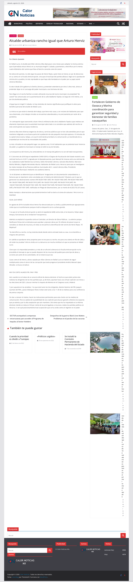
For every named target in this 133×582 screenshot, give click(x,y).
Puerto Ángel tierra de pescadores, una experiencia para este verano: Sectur (123, 362)
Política (29, 24)
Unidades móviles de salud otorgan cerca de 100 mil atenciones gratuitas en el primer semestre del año (123, 456)
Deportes (39, 24)
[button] (84, 23)
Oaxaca (95, 97)
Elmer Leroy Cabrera (30, 45)
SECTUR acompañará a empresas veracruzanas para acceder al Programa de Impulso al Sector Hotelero (27, 319)
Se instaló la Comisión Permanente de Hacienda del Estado (74, 340)
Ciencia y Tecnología (54, 24)
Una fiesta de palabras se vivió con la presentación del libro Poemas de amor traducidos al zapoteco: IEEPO (123, 268)
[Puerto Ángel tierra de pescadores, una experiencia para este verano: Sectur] (105, 372)
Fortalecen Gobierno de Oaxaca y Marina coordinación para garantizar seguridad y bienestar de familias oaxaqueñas (106, 111)
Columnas (13, 36)
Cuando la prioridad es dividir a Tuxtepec (19, 337)
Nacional (70, 24)
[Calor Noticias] (9, 23)
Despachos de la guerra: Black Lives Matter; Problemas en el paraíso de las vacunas (67, 317)
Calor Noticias (113, 125)
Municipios (18, 24)
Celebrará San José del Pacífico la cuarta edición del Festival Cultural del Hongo (123, 171)
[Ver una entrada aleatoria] (123, 23)
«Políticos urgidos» (46, 336)
